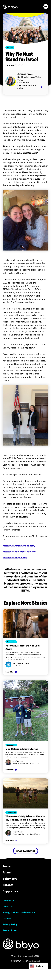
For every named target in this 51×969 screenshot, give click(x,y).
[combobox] (38, 966)
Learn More (9, 672)
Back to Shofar (25, 850)
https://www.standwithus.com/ (19, 545)
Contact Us (8, 900)
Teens (6, 866)
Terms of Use (9, 930)
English (39, 966)
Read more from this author (26, 86)
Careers (7, 918)
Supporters (10, 891)
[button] (45, 6)
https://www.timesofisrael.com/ (19, 551)
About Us (8, 906)
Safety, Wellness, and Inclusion (19, 912)
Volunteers (10, 878)
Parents (8, 884)
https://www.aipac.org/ (15, 557)
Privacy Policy (10, 924)
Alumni (7, 872)
